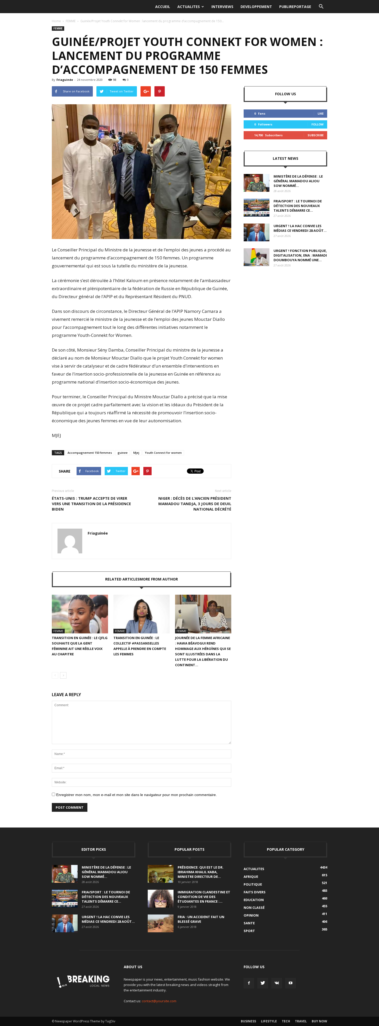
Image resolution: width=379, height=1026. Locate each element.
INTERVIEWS (222, 6)
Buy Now (319, 1021)
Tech (286, 1021)
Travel (301, 1021)
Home (56, 21)
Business (248, 1021)
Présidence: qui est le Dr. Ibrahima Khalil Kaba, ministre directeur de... (201, 872)
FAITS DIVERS (255, 892)
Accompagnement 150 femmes (90, 453)
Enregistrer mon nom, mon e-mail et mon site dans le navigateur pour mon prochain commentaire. (136, 795)
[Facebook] (249, 983)
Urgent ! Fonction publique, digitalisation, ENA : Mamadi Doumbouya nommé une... (300, 255)
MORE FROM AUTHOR (158, 579)
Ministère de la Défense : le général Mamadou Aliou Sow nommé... (298, 181)
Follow (317, 124)
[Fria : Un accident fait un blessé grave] (161, 923)
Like (321, 113)
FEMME (71, 21)
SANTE (249, 923)
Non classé (254, 907)
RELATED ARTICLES (122, 579)
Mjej (136, 453)
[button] (321, 7)
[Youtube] (290, 983)
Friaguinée (64, 80)
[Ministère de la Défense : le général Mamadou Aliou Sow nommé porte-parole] (256, 183)
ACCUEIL (162, 6)
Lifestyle (269, 1021)
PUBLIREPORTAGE (295, 6)
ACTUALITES (188, 6)
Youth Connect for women (163, 453)
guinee (123, 453)
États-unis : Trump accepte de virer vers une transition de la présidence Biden (91, 504)
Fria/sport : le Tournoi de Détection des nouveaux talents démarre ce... (298, 206)
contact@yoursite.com (159, 1001)
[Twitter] (263, 983)
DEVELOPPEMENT (256, 6)
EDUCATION (254, 899)
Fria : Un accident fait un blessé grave (201, 919)
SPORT (249, 930)
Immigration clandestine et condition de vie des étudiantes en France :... (204, 897)
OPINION (251, 915)
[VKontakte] (276, 983)
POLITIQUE (253, 884)
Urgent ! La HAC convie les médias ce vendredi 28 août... (300, 228)
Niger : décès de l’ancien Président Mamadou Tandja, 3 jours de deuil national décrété (194, 504)
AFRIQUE (251, 876)
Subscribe (316, 135)
